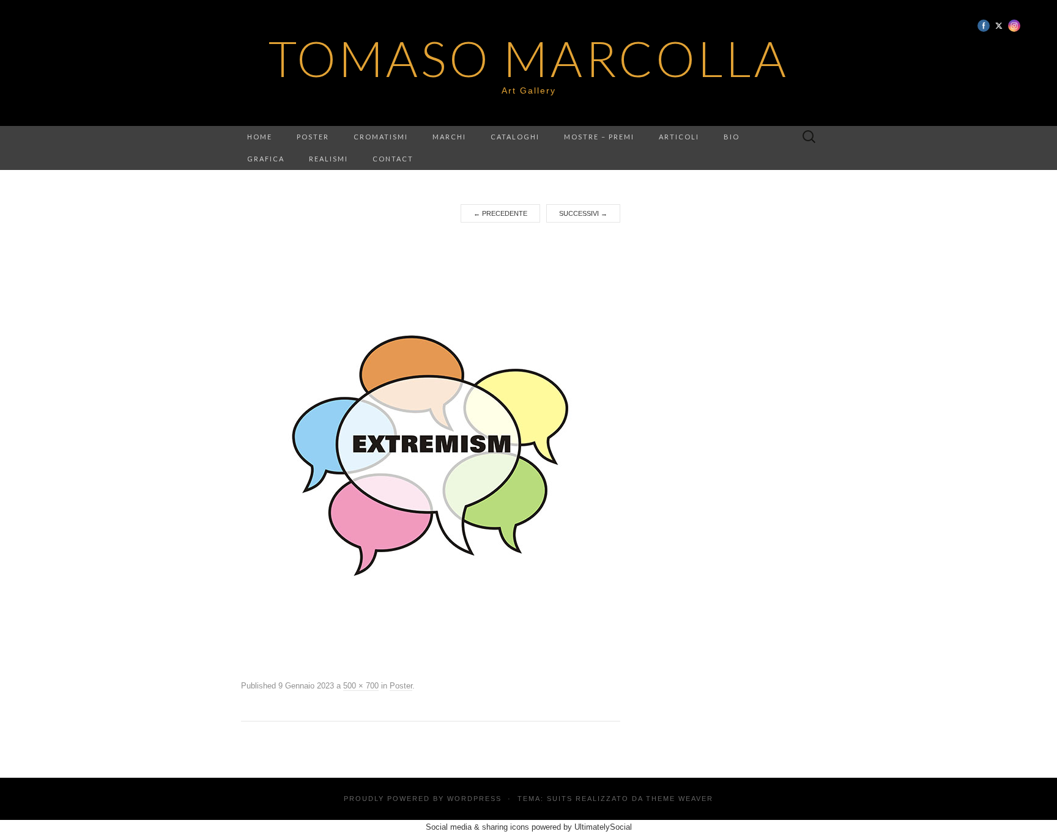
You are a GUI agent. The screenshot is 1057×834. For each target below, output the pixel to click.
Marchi (449, 137)
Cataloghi (515, 137)
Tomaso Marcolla (529, 58)
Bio (732, 137)
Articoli (679, 137)
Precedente (500, 213)
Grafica (265, 159)
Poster (313, 137)
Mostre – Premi (599, 137)
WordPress (474, 798)
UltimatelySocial (603, 827)
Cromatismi (381, 137)
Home (259, 137)
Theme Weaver (679, 798)
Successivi (583, 213)
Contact (393, 159)
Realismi (328, 159)
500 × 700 (361, 685)
